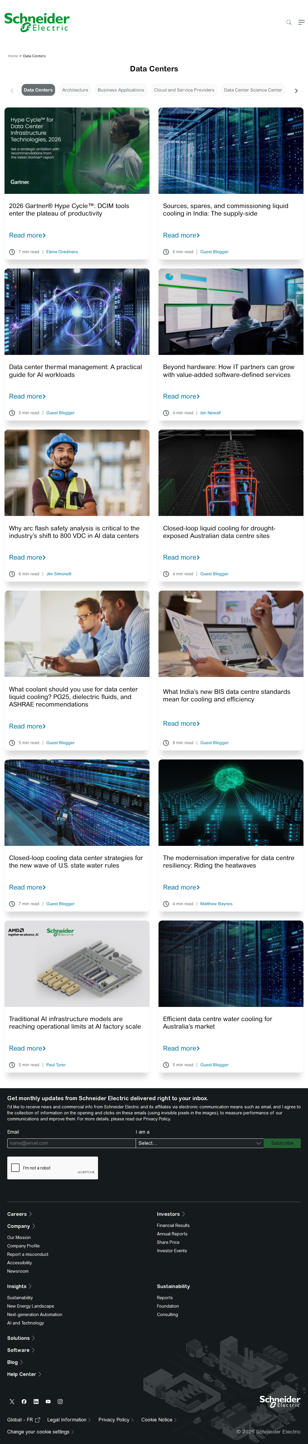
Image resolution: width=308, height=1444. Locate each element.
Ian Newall (210, 413)
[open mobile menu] (301, 22)
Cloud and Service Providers (184, 89)
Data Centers (38, 89)
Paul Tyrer (56, 1065)
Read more (25, 235)
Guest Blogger (214, 252)
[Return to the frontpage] (35, 22)
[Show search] (288, 22)
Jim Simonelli (58, 574)
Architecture (75, 89)
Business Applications (121, 89)
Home (13, 56)
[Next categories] (296, 90)
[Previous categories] (12, 90)
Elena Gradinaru (62, 252)
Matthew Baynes (216, 904)
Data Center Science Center (253, 89)
